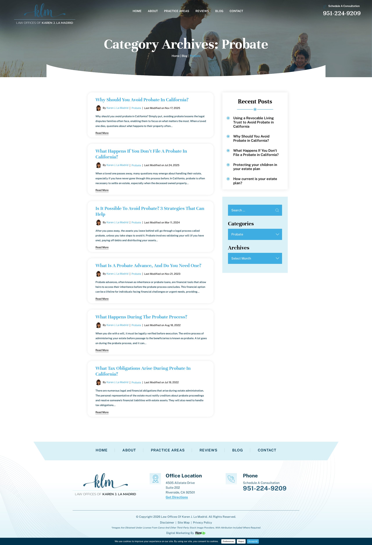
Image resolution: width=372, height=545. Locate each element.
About (153, 11)
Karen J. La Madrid (117, 107)
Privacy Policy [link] (202, 522)
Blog (219, 11)
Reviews (202, 11)
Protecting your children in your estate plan (255, 167)
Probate (136, 108)
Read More (102, 132)
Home (137, 11)
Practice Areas (176, 11)
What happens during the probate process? (141, 317)
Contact (236, 11)
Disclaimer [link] (167, 522)
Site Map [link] (184, 522)
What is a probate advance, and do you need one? (148, 265)
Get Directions (177, 497)
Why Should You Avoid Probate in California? (141, 100)
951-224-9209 (342, 13)
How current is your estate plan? (255, 181)
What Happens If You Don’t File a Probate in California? (256, 152)
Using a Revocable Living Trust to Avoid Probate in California (253, 122)
